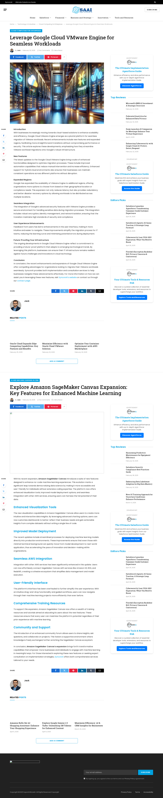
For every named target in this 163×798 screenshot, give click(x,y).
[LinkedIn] (3, 147)
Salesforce (44, 17)
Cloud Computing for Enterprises (26, 31)
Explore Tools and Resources (132, 297)
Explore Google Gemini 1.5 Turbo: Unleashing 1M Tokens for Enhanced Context (56, 725)
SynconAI (8, 2)
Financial (59, 17)
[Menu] (5, 9)
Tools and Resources (124, 17)
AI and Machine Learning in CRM (25, 380)
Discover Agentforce (132, 86)
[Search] (155, 2)
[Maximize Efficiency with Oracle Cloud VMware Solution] (56, 332)
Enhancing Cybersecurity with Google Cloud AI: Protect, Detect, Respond (139, 145)
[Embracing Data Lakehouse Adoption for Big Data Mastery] (117, 484)
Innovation (103, 17)
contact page (23, 280)
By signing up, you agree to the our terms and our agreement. (115, 779)
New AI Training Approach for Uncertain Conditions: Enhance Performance (139, 496)
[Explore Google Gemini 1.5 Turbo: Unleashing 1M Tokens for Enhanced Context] (56, 711)
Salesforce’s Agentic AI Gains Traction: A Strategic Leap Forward (138, 225)
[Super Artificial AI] (81, 9)
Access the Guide (132, 188)
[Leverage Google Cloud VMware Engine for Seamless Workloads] (57, 93)
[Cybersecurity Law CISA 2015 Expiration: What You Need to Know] (117, 240)
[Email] (3, 160)
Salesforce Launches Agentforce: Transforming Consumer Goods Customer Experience (137, 209)
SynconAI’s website (68, 277)
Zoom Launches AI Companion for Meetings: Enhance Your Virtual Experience (139, 131)
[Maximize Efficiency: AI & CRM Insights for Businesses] (89, 711)
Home (32, 17)
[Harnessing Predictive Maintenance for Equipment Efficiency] (117, 455)
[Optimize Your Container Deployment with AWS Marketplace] (89, 332)
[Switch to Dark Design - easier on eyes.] (158, 2)
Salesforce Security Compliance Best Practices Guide (137, 469)
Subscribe (152, 10)
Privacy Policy (130, 779)
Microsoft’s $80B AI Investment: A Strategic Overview (139, 104)
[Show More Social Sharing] (64, 57)
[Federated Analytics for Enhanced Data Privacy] (117, 119)
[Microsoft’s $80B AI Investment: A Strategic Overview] (117, 106)
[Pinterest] (3, 153)
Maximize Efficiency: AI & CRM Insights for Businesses (89, 724)
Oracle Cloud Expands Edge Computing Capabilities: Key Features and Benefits (24, 346)
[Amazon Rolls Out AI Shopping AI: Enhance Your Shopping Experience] (24, 711)
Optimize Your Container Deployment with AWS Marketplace (87, 346)
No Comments (44, 50)
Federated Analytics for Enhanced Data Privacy (136, 117)
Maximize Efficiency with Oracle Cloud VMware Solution (55, 346)
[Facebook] (3, 135)
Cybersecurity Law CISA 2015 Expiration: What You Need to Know (139, 239)
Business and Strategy (81, 17)
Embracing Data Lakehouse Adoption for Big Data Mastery (139, 482)
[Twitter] (3, 141)
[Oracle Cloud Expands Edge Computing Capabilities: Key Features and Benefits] (24, 332)
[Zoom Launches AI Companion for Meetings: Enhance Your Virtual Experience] (117, 132)
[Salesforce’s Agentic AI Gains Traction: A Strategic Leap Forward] (117, 226)
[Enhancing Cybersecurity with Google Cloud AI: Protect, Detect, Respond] (117, 146)
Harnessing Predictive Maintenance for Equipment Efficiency (138, 455)
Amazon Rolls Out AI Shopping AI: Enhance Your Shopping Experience (24, 725)
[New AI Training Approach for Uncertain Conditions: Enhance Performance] (117, 497)
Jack (18, 50)
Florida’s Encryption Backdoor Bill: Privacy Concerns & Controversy (139, 254)
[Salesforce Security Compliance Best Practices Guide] (117, 470)
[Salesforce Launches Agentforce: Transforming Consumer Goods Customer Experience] (117, 209)
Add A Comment (57, 361)
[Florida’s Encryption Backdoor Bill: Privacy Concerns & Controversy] (117, 254)
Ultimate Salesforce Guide (25, 2)
